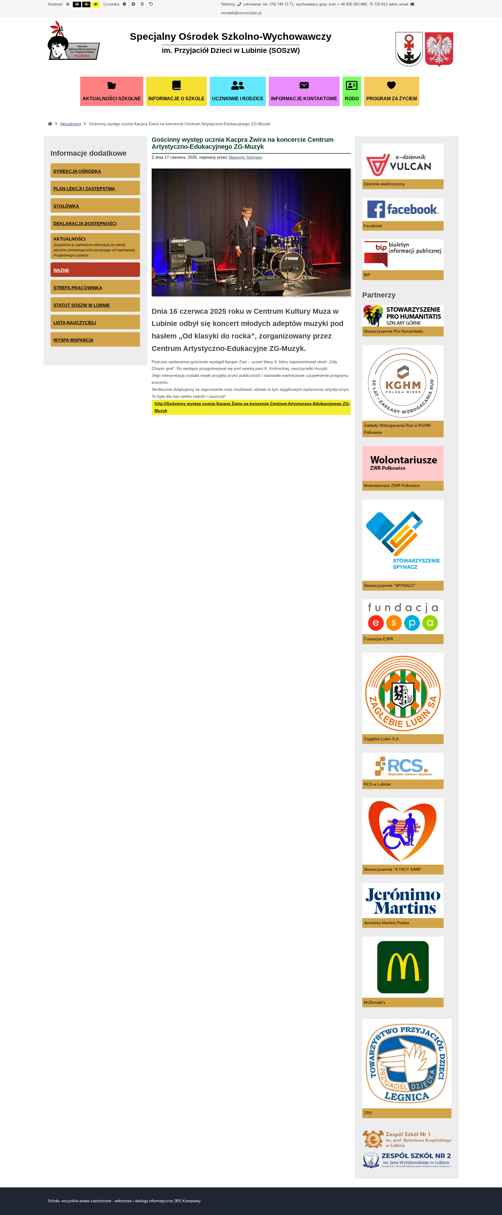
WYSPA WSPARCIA (73, 340)
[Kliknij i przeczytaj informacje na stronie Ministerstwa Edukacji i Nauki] (438, 50)
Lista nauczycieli (74, 322)
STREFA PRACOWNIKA (77, 287)
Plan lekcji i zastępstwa (84, 188)
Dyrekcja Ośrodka (77, 171)
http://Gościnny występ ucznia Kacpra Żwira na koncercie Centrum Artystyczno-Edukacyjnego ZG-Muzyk (252, 407)
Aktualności (70, 123)
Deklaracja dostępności (84, 223)
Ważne (61, 270)
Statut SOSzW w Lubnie (81, 305)
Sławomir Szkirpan (245, 157)
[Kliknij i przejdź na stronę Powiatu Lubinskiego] (409, 50)
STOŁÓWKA (66, 206)
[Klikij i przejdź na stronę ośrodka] (74, 40)
